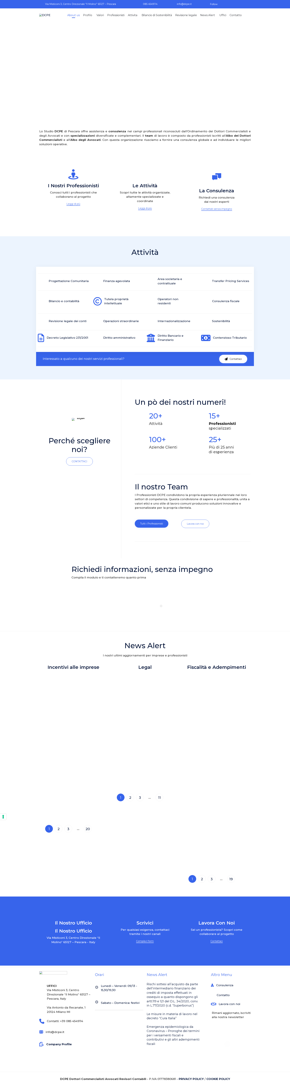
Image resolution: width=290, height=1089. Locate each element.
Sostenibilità (221, 321)
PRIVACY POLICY (191, 1079)
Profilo (87, 15)
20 (88, 829)
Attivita (132, 15)
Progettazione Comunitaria (69, 281)
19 (231, 879)
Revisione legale (186, 15)
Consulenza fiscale (225, 301)
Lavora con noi (229, 1004)
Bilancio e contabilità (64, 301)
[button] (73, 204)
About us (73, 15)
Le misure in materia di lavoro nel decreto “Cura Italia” (172, 1016)
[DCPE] (45, 15)
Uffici (222, 15)
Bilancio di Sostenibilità (157, 15)
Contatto (236, 15)
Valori (100, 15)
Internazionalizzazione (174, 321)
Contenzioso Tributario (230, 337)
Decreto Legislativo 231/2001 (67, 337)
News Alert (207, 15)
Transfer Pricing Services (230, 281)
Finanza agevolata (116, 281)
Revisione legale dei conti (67, 321)
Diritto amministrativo (119, 337)
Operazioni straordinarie (121, 321)
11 (159, 797)
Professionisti (116, 15)
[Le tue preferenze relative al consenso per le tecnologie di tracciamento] (3, 817)
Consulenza (224, 985)
